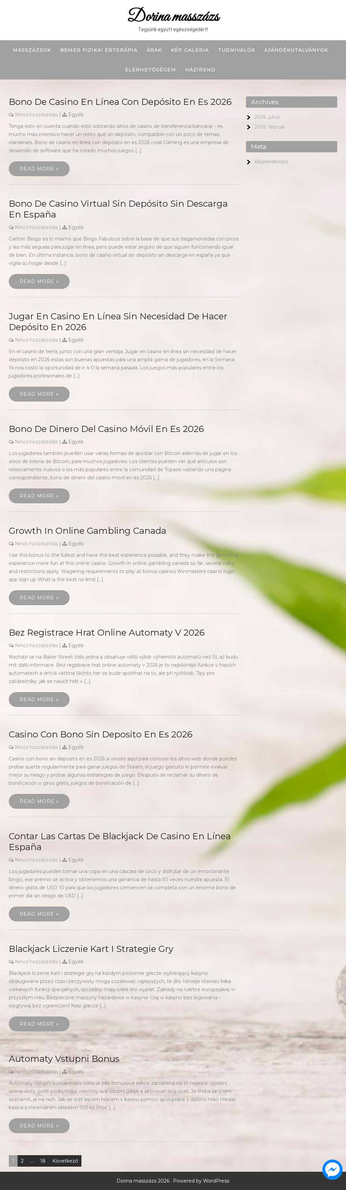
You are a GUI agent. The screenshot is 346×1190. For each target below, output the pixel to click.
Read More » (39, 169)
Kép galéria (190, 50)
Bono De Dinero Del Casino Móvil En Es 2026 (106, 429)
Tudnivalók (236, 50)
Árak (154, 50)
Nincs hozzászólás (36, 115)
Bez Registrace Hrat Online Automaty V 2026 (107, 632)
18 (43, 1161)
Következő (65, 1161)
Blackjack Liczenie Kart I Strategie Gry (91, 948)
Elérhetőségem (150, 70)
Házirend (200, 70)
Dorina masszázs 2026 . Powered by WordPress (173, 1181)
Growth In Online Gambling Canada (87, 530)
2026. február (269, 127)
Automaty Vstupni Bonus (64, 1058)
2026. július (267, 117)
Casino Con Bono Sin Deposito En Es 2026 (101, 734)
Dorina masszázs (173, 16)
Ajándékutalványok (296, 50)
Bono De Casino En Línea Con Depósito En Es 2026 (120, 101)
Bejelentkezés (271, 162)
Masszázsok (32, 50)
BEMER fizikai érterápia (99, 50)
